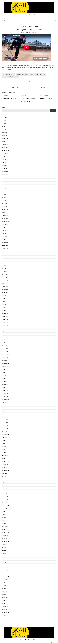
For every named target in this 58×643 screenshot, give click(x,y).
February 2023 (5, 242)
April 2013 (4, 591)
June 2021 (4, 301)
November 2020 (5, 322)
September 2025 (5, 150)
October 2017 (5, 431)
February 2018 (5, 419)
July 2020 (4, 334)
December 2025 (5, 141)
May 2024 (4, 197)
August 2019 (5, 366)
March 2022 (4, 274)
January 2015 (5, 529)
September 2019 (5, 363)
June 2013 (4, 585)
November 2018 (5, 393)
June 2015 (4, 514)
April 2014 (4, 556)
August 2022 (5, 260)
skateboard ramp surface (22, 74)
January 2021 (5, 316)
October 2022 (5, 254)
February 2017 (5, 455)
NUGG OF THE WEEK (28, 621)
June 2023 (4, 230)
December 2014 (5, 532)
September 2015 (5, 505)
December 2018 (5, 390)
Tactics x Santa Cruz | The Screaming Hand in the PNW (10, 99)
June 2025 (4, 159)
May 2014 (4, 553)
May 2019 (4, 375)
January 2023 (5, 245)
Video (36, 26)
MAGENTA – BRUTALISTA (47, 98)
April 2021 (4, 307)
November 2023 (5, 215)
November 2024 (5, 180)
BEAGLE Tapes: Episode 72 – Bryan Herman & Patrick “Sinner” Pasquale (28, 100)
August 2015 (5, 508)
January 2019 (5, 387)
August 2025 (5, 153)
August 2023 (5, 224)
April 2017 (4, 449)
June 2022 (4, 265)
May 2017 (4, 446)
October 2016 (5, 467)
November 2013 (5, 570)
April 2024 (4, 200)
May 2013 (4, 588)
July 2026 (4, 120)
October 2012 (5, 609)
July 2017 (4, 440)
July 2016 (4, 476)
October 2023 (5, 218)
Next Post (42, 87)
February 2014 (5, 562)
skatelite (32, 74)
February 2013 (5, 597)
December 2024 (5, 177)
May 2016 (4, 482)
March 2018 (4, 417)
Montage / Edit (23, 26)
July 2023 (4, 227)
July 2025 (4, 156)
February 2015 (5, 526)
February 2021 (5, 313)
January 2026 (5, 138)
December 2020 (5, 319)
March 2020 (4, 345)
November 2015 (5, 499)
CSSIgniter (35, 639)
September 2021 (5, 292)
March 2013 (4, 594)
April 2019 (4, 378)
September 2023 (5, 221)
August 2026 (5, 117)
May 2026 (4, 126)
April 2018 (4, 414)
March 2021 (4, 310)
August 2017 (5, 437)
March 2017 (4, 452)
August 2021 (5, 295)
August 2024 (5, 189)
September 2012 (5, 612)
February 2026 (5, 135)
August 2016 (5, 473)
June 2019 (4, 372)
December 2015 (5, 496)
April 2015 (4, 520)
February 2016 (5, 491)
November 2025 (5, 144)
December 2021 (5, 283)
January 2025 (5, 174)
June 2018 (4, 408)
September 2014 (5, 541)
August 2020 (5, 331)
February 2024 (5, 206)
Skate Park (31, 26)
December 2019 (5, 354)
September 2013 (5, 576)
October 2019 (5, 360)
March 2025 (4, 168)
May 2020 (4, 340)
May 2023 (4, 233)
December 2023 (5, 212)
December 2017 (5, 425)
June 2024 (4, 194)
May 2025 (4, 162)
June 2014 (4, 550)
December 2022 (5, 248)
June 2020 (4, 337)
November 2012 (5, 606)
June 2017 (4, 443)
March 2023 (4, 239)
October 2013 (5, 573)
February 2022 (5, 277)
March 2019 (4, 381)
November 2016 (5, 464)
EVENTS (37, 621)
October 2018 (5, 396)
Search (3, 107)
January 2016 (5, 493)
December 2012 (5, 603)
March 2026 (4, 132)
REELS (18, 621)
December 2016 (5, 461)
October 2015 (5, 502)
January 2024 (5, 209)
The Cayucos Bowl (40, 74)
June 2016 (4, 479)
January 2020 (5, 351)
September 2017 (5, 434)
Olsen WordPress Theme (26, 639)
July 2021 (4, 298)
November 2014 (5, 535)
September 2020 (5, 328)
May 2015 (4, 517)
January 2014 (5, 565)
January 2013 (5, 600)
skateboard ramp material (8, 74)
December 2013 (5, 568)
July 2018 (4, 405)
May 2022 (4, 268)
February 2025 (5, 171)
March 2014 (4, 559)
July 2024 (4, 191)
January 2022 (5, 280)
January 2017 (5, 458)
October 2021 (5, 289)
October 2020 (5, 325)
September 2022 (5, 257)
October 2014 (5, 538)
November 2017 (5, 428)
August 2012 (5, 615)
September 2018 (5, 399)
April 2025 (4, 165)
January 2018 (5, 422)
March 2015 (4, 523)
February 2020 (5, 348)
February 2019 (5, 384)
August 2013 (5, 579)
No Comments (34, 32)
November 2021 (5, 286)
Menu (5, 20)
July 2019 (4, 369)
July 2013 (4, 582)
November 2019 (5, 357)
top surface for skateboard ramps (10, 76)
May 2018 (4, 411)
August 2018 (5, 402)
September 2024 (5, 186)
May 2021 (4, 304)
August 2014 (5, 544)
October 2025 (5, 147)
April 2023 (4, 236)
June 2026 (4, 123)
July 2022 (4, 263)
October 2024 (5, 183)
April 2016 (4, 485)
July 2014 (4, 547)
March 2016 (4, 488)
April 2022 (4, 271)
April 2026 (4, 129)
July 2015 (4, 511)
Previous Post (15, 87)
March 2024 (4, 203)
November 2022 (5, 251)
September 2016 (5, 470)
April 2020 (4, 342)
